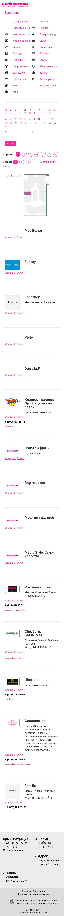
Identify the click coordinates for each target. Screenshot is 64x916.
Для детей (19, 72)
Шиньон (31, 680)
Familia (30, 786)
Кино (16, 91)
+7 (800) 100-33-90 (15, 807)
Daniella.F (32, 369)
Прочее (44, 27)
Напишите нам (15, 850)
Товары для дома (50, 34)
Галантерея (19, 79)
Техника (44, 53)
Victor (29, 338)
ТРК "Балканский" (16, 881)
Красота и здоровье (25, 34)
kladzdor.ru (11, 426)
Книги (16, 85)
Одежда (17, 53)
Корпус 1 (10, 237)
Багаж (43, 72)
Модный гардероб (39, 518)
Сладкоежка (35, 721)
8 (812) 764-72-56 (15, 759)
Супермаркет (20, 21)
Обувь (43, 59)
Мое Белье (33, 231)
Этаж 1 (20, 237)
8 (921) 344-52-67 (15, 694)
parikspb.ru (11, 699)
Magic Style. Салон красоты (39, 554)
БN (56, 154)
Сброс (10, 143)
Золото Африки (37, 448)
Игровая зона (48, 85)
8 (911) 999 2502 (14, 605)
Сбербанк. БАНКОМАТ (34, 633)
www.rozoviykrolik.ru (16, 610)
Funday (30, 262)
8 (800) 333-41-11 (15, 421)
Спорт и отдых (21, 66)
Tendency (32, 297)
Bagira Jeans (35, 483)
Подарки (18, 59)
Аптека (44, 21)
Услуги (16, 47)
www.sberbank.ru (14, 658)
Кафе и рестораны (23, 40)
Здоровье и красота (25, 27)
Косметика (46, 47)
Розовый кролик (38, 587)
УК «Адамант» (49, 903)
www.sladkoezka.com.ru (18, 764)
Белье (43, 40)
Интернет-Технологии (30, 913)
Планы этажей (12, 875)
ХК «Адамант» (50, 900)
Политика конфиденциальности (33, 894)
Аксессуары (47, 79)
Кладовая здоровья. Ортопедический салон (41, 403)
